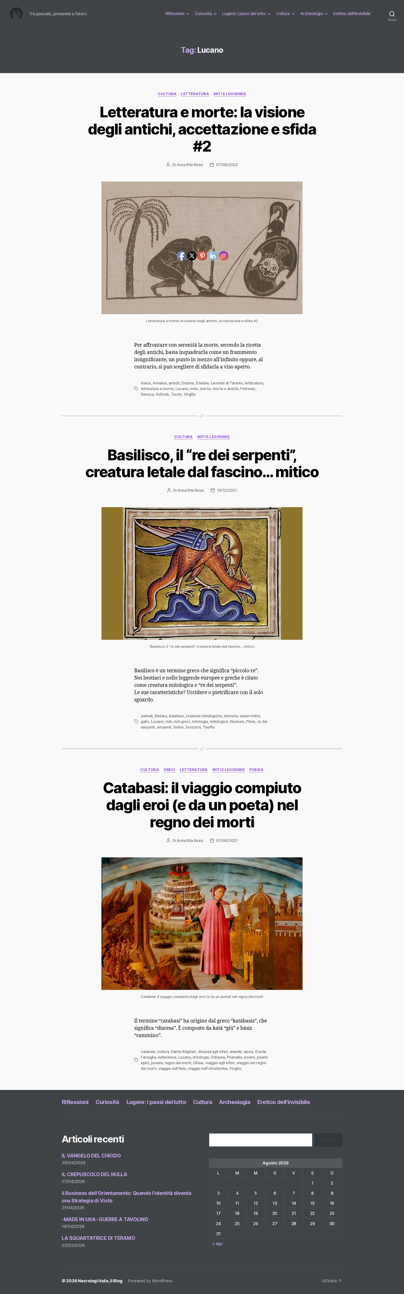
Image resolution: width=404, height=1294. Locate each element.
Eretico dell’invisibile (352, 13)
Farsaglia (148, 1057)
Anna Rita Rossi (190, 164)
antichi (174, 383)
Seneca (147, 394)
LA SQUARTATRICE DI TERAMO (98, 1238)
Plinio (250, 721)
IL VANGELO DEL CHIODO (91, 1156)
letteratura (195, 94)
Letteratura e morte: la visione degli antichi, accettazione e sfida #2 (202, 129)
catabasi (148, 1051)
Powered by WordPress (150, 1280)
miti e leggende (230, 94)
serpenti (164, 727)
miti (169, 721)
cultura (163, 1051)
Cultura (283, 13)
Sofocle (162, 394)
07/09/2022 (227, 164)
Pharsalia (234, 1057)
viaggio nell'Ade (172, 1068)
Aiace (146, 383)
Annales (159, 383)
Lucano (157, 721)
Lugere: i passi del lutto (244, 13)
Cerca (328, 1140)
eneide (236, 1051)
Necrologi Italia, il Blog (100, 1280)
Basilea (161, 716)
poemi (249, 1057)
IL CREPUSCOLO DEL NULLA (94, 1174)
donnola (231, 716)
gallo (145, 721)
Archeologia (311, 13)
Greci (169, 770)
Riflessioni (175, 13)
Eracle (260, 1051)
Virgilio (235, 1068)
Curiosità (203, 13)
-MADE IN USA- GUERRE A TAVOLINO (105, 1219)
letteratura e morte (157, 388)
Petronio (247, 388)
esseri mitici (250, 716)
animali (147, 716)
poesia (256, 770)
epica (248, 1051)
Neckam (237, 721)
